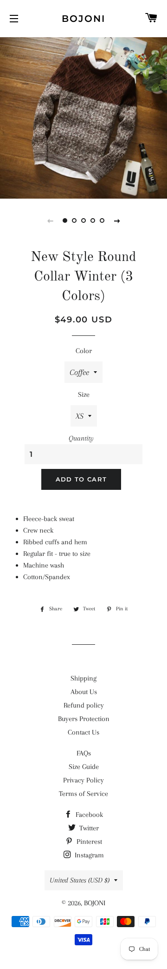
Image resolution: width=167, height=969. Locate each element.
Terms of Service (83, 793)
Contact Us (83, 732)
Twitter (88, 828)
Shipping (83, 678)
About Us (84, 692)
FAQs (84, 753)
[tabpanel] (83, 117)
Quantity (81, 438)
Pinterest (88, 841)
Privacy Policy (83, 780)
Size (84, 394)
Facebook (88, 814)
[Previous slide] (50, 220)
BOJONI (83, 18)
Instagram (88, 855)
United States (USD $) (79, 880)
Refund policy (84, 705)
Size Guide (84, 766)
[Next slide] (117, 220)
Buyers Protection (83, 719)
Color (84, 351)
